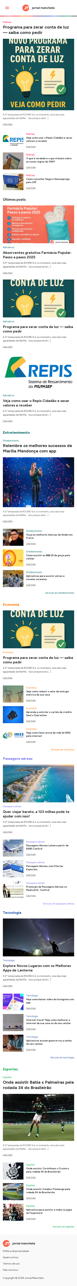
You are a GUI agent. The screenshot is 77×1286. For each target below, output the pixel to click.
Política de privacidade (16, 1251)
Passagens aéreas (12, 806)
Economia (8, 652)
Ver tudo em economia (62, 749)
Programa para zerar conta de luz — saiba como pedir (36, 29)
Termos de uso (11, 1263)
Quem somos (10, 1257)
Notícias (7, 22)
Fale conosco (10, 1269)
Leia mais (7, 124)
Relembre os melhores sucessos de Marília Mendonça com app (37, 448)
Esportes (7, 1077)
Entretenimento (11, 440)
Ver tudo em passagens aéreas (58, 903)
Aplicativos (8, 247)
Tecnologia (9, 960)
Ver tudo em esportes (63, 1226)
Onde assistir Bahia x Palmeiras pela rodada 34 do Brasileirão (38, 1085)
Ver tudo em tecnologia (62, 1057)
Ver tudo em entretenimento (59, 593)
